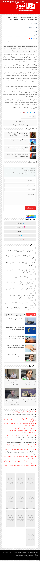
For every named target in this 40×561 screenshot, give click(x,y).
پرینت (34, 35)
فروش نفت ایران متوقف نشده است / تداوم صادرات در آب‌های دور (14, 337)
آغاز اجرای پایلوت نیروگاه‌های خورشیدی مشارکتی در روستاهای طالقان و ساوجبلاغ (12, 383)
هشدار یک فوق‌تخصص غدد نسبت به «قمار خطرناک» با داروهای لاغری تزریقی (15, 347)
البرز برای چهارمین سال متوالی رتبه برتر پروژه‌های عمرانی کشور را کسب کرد (18, 134)
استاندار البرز (25, 108)
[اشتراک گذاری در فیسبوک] (34, 113)
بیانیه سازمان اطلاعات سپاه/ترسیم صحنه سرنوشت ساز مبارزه (15, 328)
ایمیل (34, 31)
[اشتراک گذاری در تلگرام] (27, 113)
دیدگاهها (8, 315)
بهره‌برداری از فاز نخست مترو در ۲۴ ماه (18, 140)
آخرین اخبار (30, 315)
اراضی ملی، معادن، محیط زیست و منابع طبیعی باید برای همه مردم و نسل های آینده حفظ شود (20, 18)
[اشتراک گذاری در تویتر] (30, 113)
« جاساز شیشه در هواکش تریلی (19, 122)
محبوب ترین (20, 315)
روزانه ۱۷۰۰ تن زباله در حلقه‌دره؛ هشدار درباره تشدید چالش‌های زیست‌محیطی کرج (12, 402)
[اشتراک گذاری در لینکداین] (20, 113)
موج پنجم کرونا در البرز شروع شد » (20, 125)
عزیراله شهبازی (16, 108)
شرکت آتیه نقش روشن (26, 557)
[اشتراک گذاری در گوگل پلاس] (23, 113)
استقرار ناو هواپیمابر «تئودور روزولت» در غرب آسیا (16, 319)
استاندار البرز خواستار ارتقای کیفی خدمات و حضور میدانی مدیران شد (17, 155)
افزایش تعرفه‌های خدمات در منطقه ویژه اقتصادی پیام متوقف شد (18, 148)
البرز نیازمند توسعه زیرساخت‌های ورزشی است (15, 356)
